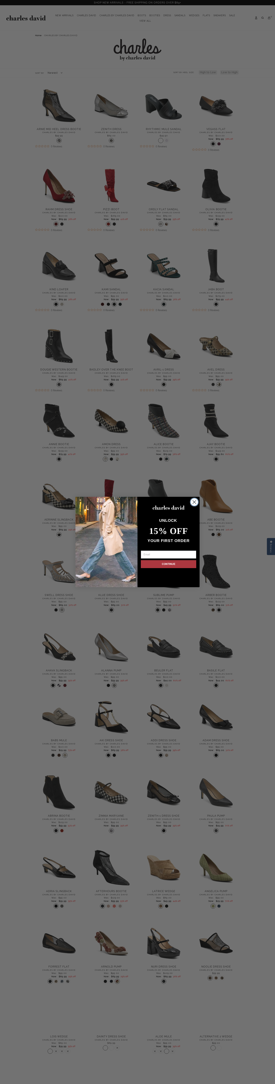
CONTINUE (168, 564)
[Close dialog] (194, 502)
